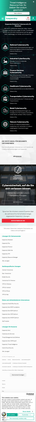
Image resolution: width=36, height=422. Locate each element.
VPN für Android (6, 287)
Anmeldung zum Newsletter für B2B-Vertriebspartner (22, 366)
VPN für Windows (6, 284)
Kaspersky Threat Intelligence (9, 344)
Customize (25, 414)
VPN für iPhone (6, 291)
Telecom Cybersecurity (19, 122)
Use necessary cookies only (18, 418)
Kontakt (3, 380)
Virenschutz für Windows (8, 280)
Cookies (9, 359)
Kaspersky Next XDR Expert (9, 341)
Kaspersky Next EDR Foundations (10, 307)
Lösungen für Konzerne (9, 327)
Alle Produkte (5, 321)
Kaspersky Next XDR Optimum (10, 314)
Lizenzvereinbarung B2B (6, 363)
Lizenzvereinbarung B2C (25, 359)
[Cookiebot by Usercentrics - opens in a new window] (26, 394)
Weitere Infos (13, 53)
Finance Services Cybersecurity (17, 71)
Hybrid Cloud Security (7, 348)
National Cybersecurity (19, 45)
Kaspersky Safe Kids (7, 250)
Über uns (3, 384)
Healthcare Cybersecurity (20, 86)
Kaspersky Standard (7, 239)
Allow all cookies (10, 414)
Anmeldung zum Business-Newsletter (19, 363)
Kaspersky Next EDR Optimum (10, 310)
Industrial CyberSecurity (20, 58)
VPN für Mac (5, 294)
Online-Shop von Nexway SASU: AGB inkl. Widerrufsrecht (12, 370)
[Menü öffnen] (2, 18)
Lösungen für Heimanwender (11, 236)
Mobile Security (6, 277)
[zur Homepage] (11, 18)
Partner (3, 387)
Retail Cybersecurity (18, 108)
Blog (3, 391)
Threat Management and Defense (11, 337)
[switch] (3, 419)
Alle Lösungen (5, 261)
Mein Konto (33, 19)
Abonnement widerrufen (6, 366)
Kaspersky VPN (6, 253)
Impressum (4, 359)
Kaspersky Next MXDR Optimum (10, 317)
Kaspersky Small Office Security (10, 303)
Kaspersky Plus (6, 243)
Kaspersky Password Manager (10, 257)
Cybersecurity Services (8, 334)
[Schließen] (33, 2)
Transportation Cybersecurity (22, 96)
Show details (27, 411)
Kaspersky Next (6, 330)
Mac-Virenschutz (6, 273)
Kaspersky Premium (7, 246)
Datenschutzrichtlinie (16, 359)
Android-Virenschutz (7, 270)
